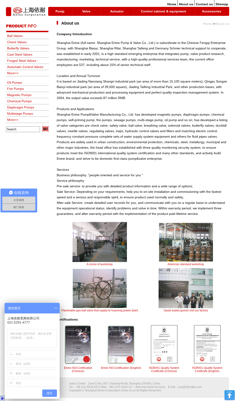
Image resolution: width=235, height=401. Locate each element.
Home (171, 4)
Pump (60, 11)
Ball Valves (15, 36)
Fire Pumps (15, 89)
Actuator (117, 11)
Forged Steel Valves (21, 61)
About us (186, 4)
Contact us (204, 4)
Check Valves (17, 42)
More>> (12, 73)
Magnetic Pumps (19, 95)
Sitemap (221, 4)
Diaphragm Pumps (20, 107)
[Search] (45, 128)
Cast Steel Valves (19, 54)
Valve (86, 11)
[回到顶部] (229, 399)
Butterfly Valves (18, 48)
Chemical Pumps (19, 101)
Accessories (211, 11)
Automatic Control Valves (25, 67)
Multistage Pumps (20, 113)
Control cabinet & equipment (163, 11)
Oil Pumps (14, 82)
